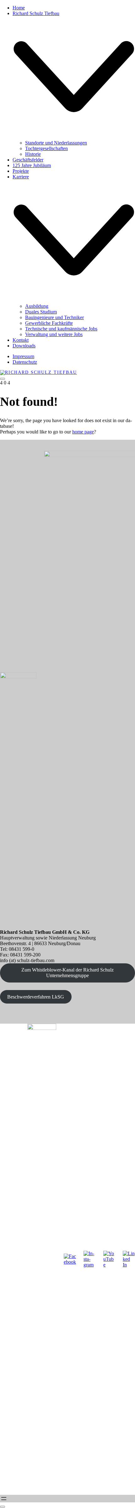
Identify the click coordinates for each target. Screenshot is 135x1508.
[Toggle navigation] (2, 379)
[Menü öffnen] (4, 1498)
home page (83, 431)
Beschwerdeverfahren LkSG (35, 996)
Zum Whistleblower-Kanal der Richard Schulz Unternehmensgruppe (67, 972)
